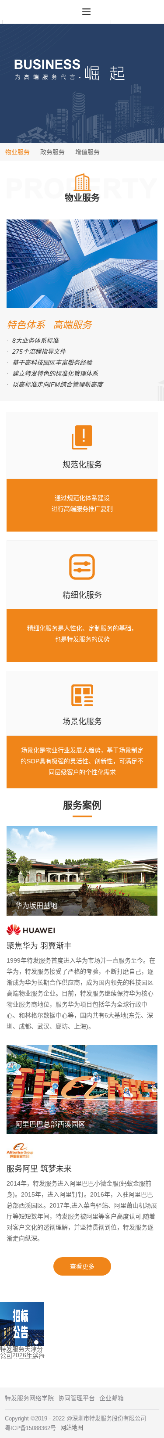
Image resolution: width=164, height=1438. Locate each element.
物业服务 (17, 151)
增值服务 (87, 151)
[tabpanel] (82, 1330)
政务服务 (52, 151)
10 (127, 1342)
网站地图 (71, 1427)
